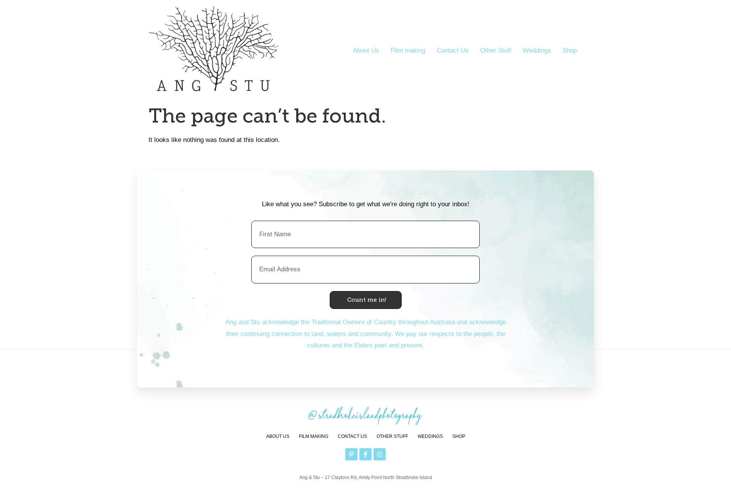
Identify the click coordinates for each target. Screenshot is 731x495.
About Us (366, 50)
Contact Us (453, 50)
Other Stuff (495, 50)
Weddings (537, 50)
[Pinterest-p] (351, 454)
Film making (408, 50)
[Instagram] (379, 454)
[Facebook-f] (365, 454)
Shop (569, 50)
